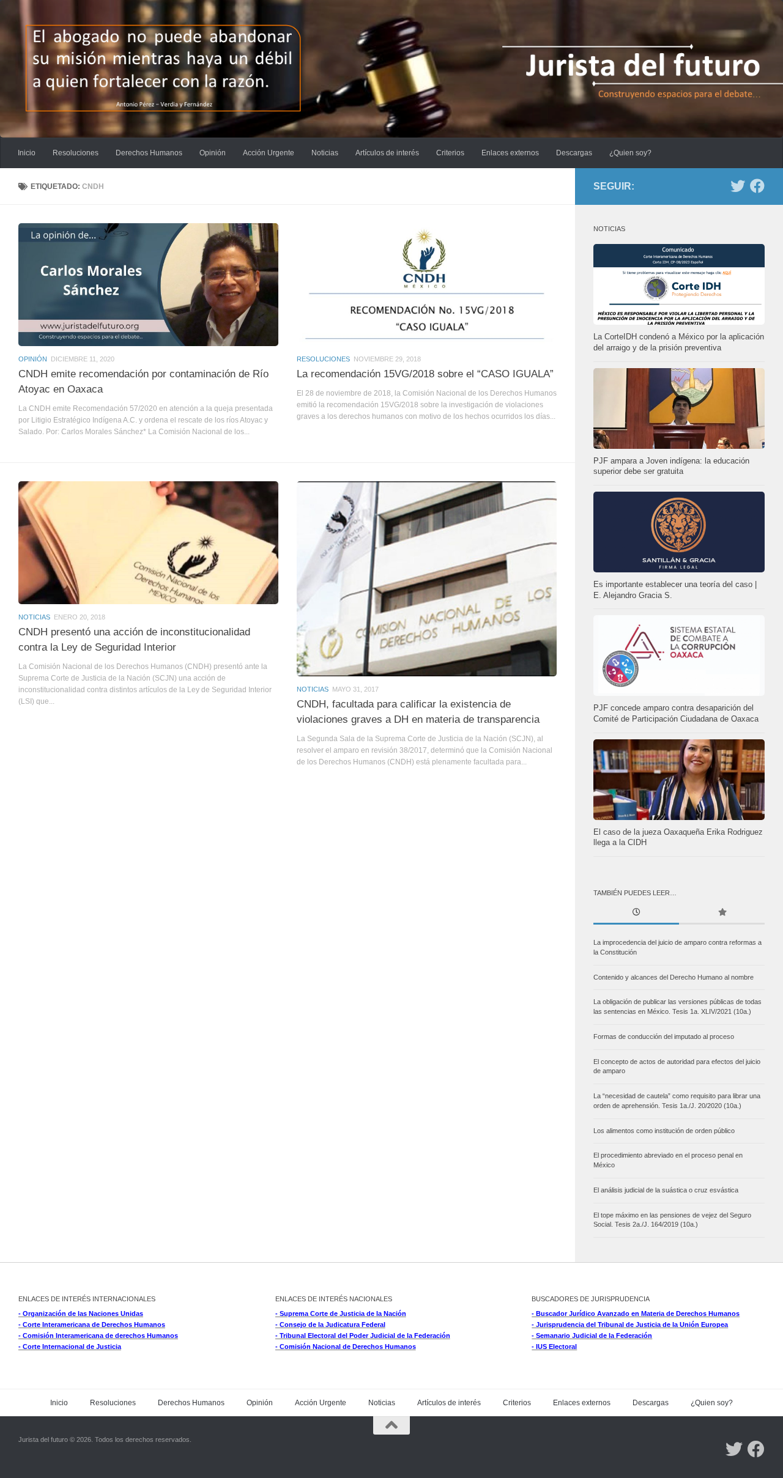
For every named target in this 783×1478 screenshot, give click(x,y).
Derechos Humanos (149, 153)
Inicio (26, 153)
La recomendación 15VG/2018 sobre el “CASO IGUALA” (425, 373)
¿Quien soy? (630, 153)
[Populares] (722, 913)
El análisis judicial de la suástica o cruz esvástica (665, 1190)
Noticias (324, 153)
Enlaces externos (510, 153)
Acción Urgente (268, 153)
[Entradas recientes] (636, 913)
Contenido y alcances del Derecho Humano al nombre (673, 977)
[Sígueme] (737, 186)
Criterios (450, 153)
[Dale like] (757, 186)
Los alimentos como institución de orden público (664, 1130)
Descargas (574, 153)
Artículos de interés (387, 153)
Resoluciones (75, 153)
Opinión (212, 153)
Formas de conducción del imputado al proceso (663, 1036)
